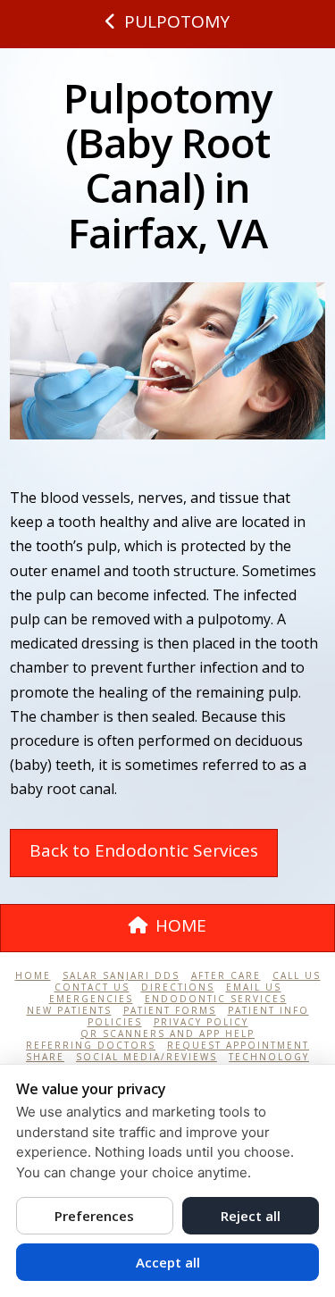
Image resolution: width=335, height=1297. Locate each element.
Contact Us (92, 987)
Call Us (296, 976)
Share (45, 1057)
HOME (180, 925)
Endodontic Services (216, 999)
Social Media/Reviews (146, 1057)
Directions (177, 987)
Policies (115, 1022)
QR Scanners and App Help (167, 1034)
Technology (269, 1057)
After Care (226, 976)
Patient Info (268, 1011)
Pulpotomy (177, 21)
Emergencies (91, 999)
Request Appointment (238, 1045)
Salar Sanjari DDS (121, 976)
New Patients (69, 1011)
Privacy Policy (201, 1022)
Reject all (251, 1216)
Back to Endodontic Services (143, 850)
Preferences (94, 1216)
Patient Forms (169, 1011)
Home (33, 976)
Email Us (253, 987)
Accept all (168, 1262)
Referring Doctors (90, 1045)
